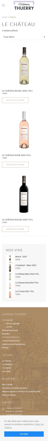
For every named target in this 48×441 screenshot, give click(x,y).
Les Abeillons (7, 364)
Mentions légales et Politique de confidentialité (21, 391)
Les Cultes (6, 371)
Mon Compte (7, 385)
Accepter (24, 434)
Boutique (5, 334)
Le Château (6, 361)
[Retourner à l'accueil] (24, 5)
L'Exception (6, 368)
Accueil (4, 17)
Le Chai (9, 327)
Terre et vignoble (12, 324)
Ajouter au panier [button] (15, 100)
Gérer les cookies (9, 395)
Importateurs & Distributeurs (14, 344)
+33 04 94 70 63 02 (14, 415)
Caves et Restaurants (11, 341)
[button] (3, 5)
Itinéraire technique (10, 330)
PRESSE (5, 348)
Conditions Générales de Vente (14, 388)
